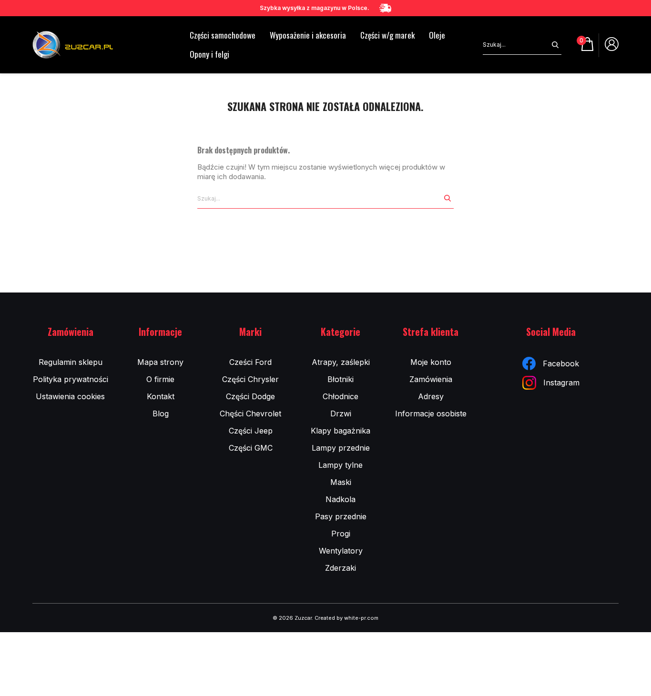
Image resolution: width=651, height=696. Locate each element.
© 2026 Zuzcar (292, 618)
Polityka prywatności (70, 379)
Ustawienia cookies (70, 396)
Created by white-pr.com (346, 618)
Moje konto (430, 362)
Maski (340, 482)
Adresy (431, 396)
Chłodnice (340, 396)
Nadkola (341, 499)
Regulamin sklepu (70, 362)
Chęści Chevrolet (250, 413)
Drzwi (340, 413)
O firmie (160, 379)
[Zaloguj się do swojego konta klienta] (612, 47)
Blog (161, 413)
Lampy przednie (341, 448)
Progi (340, 533)
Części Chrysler (250, 379)
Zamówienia (430, 379)
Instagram (561, 382)
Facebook (561, 363)
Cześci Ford (250, 362)
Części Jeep (251, 430)
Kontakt (160, 396)
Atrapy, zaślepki (341, 362)
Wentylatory (341, 550)
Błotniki (340, 379)
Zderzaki (340, 568)
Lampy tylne (340, 465)
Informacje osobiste (431, 413)
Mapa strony (160, 362)
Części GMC (251, 448)
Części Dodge (250, 396)
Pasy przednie (340, 516)
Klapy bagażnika (340, 430)
